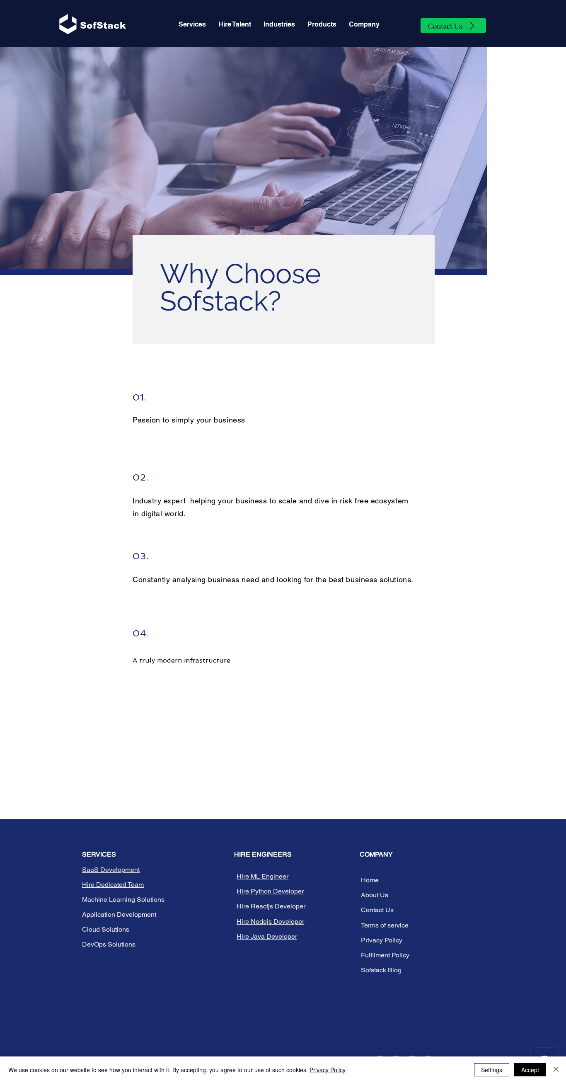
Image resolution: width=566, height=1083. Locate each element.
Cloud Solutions (105, 929)
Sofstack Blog (381, 970)
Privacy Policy (328, 1070)
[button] (234, 24)
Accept (530, 1070)
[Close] (556, 1069)
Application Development (119, 914)
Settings (491, 1070)
